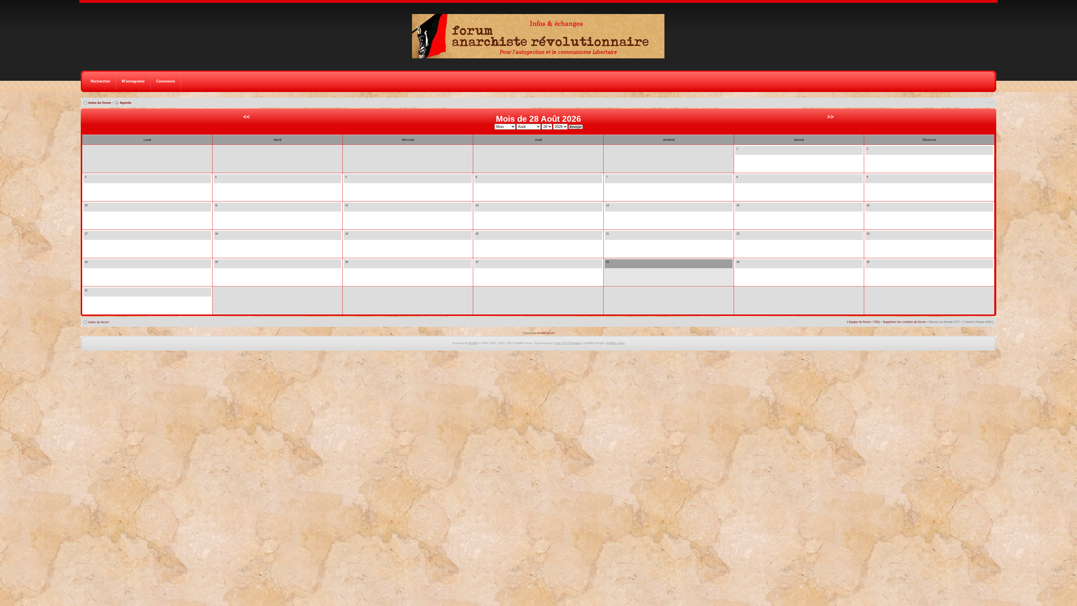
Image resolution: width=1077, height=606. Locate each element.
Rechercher (100, 81)
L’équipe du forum (859, 321)
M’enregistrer (133, 81)
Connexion (165, 81)
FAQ (877, 321)
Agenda (125, 102)
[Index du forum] (540, 56)
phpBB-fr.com (546, 332)
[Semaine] (743, 151)
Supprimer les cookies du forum (904, 321)
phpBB (473, 343)
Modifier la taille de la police (989, 101)
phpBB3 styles (615, 343)
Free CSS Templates (568, 343)
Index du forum (99, 102)
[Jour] (738, 151)
